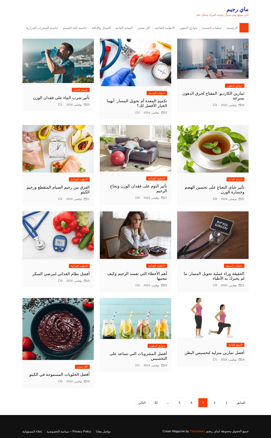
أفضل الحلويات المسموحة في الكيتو (59, 374)
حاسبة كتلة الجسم (75, 28)
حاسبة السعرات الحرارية (42, 28)
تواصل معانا (103, 431)
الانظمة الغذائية (165, 28)
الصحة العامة (124, 28)
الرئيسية (232, 28)
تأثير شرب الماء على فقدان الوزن (61, 97)
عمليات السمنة (212, 28)
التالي (142, 402)
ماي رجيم (238, 9)
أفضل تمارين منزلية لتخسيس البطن (214, 352)
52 (156, 402)
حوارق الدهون (188, 28)
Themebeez (197, 431)
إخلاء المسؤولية (32, 431)
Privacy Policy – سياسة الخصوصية (69, 431)
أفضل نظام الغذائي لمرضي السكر (61, 274)
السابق (241, 402)
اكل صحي (143, 28)
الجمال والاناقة (101, 28)
